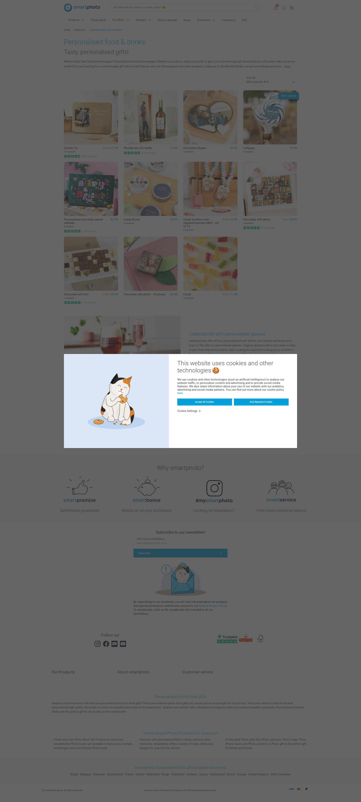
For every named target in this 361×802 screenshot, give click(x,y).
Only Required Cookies (261, 402)
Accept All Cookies (204, 402)
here (180, 393)
